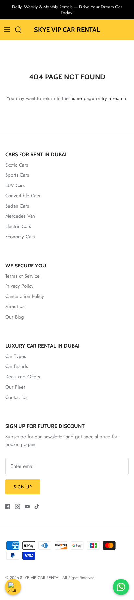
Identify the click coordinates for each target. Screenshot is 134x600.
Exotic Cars (16, 165)
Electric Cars (18, 226)
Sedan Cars (17, 206)
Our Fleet (15, 386)
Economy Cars (20, 236)
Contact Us (16, 397)
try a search (114, 98)
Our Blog (14, 316)
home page (82, 98)
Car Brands (16, 366)
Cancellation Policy (24, 296)
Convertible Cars (22, 195)
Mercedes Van (20, 216)
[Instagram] (17, 506)
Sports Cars (17, 175)
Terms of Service (22, 276)
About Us (14, 306)
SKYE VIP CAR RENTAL (40, 577)
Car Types (15, 356)
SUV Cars (15, 185)
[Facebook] (7, 506)
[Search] (21, 29)
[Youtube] (27, 506)
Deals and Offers (22, 376)
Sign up (23, 487)
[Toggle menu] (7, 29)
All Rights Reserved (78, 577)
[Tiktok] (36, 506)
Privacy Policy (19, 286)
